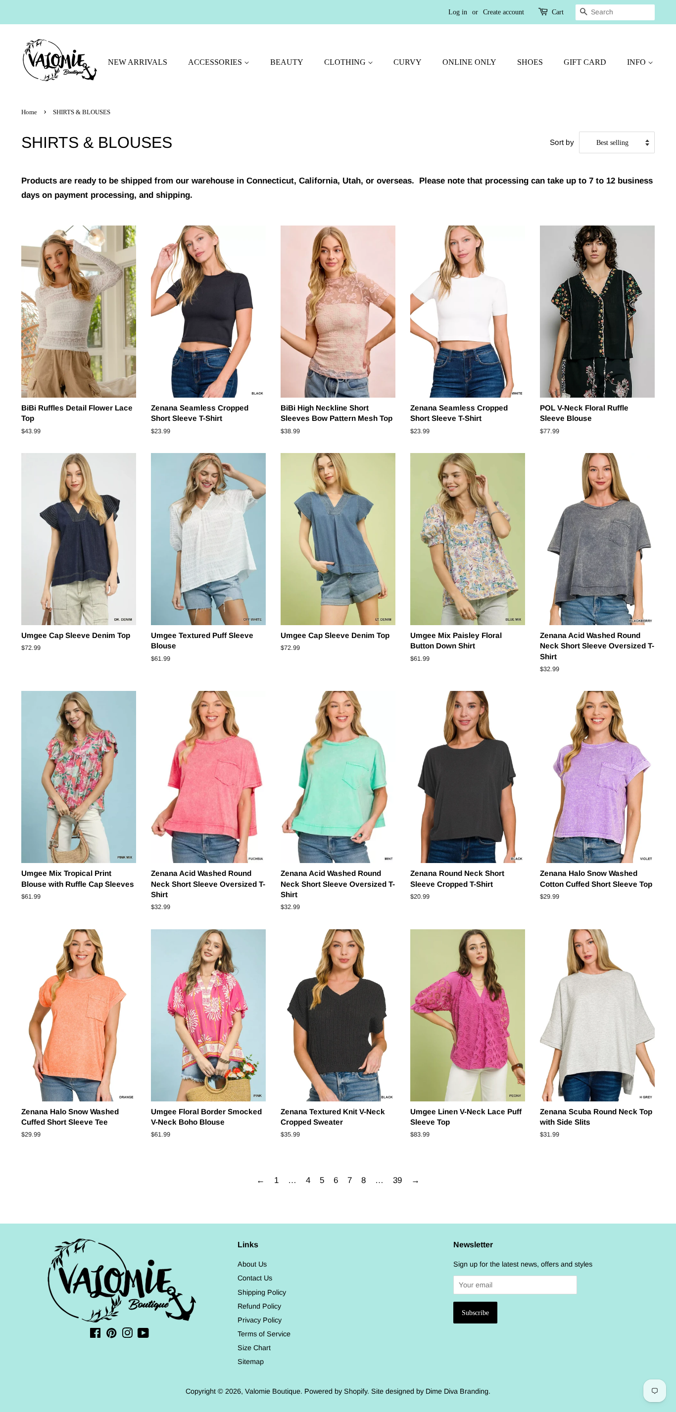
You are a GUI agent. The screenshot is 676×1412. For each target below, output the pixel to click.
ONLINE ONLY (469, 62)
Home (29, 112)
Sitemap (251, 1362)
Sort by (562, 142)
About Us (252, 1264)
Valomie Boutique (272, 1391)
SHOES (530, 62)
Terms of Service (264, 1334)
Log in (457, 12)
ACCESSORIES (216, 62)
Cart (558, 12)
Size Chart (254, 1348)
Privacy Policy (260, 1320)
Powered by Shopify (335, 1391)
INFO (637, 62)
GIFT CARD (585, 62)
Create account (503, 12)
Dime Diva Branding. (458, 1391)
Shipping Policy (262, 1292)
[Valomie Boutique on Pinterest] (111, 1335)
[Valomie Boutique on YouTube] (143, 1335)
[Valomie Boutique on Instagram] (127, 1335)
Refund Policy (259, 1306)
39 (397, 1180)
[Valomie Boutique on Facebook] (95, 1335)
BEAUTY (286, 62)
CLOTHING (346, 62)
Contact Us (255, 1278)
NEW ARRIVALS (137, 62)
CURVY (407, 62)
